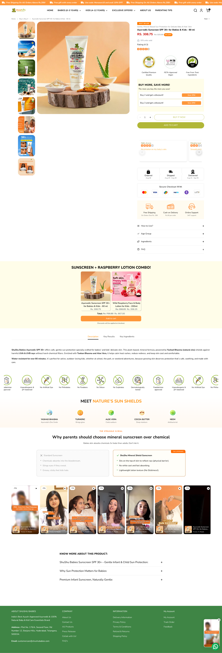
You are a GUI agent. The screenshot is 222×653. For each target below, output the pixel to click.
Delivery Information (122, 617)
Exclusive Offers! (122, 10)
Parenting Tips (163, 10)
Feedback (168, 626)
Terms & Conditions (122, 626)
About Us (145, 10)
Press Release (69, 631)
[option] (83, 69)
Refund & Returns (121, 631)
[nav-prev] (142, 152)
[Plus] (150, 117)
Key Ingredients (127, 336)
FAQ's (65, 641)
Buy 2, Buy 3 (23, 19)
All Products (68, 626)
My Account (169, 617)
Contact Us (67, 622)
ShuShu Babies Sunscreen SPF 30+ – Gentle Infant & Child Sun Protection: (104, 562)
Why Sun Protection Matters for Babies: (83, 571)
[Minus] (140, 117)
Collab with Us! (69, 636)
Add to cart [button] (111, 318)
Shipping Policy (120, 636)
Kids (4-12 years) (95, 10)
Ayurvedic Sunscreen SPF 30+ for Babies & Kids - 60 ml (51, 19)
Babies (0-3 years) (68, 10)
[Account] (201, 10)
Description (93, 336)
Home (50, 10)
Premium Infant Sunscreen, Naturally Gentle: (86, 579)
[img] (143, 49)
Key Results (109, 336)
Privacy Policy (119, 622)
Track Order (169, 622)
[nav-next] (199, 152)
